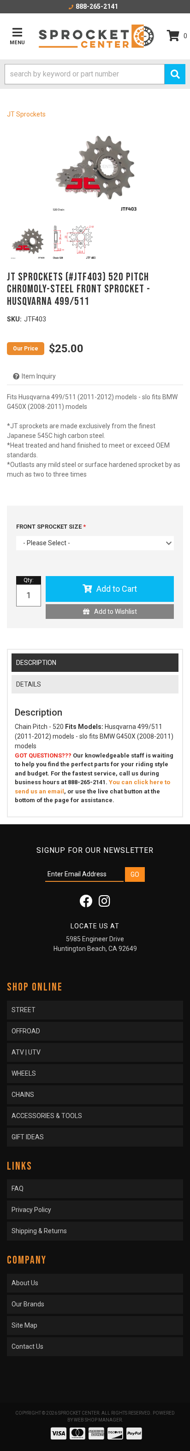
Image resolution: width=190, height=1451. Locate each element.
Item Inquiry (39, 376)
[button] (95, 74)
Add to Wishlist (115, 611)
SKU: (14, 319)
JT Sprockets (26, 114)
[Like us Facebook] (86, 903)
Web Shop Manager (98, 1419)
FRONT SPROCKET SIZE (49, 526)
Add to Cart (116, 589)
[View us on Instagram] (104, 903)
